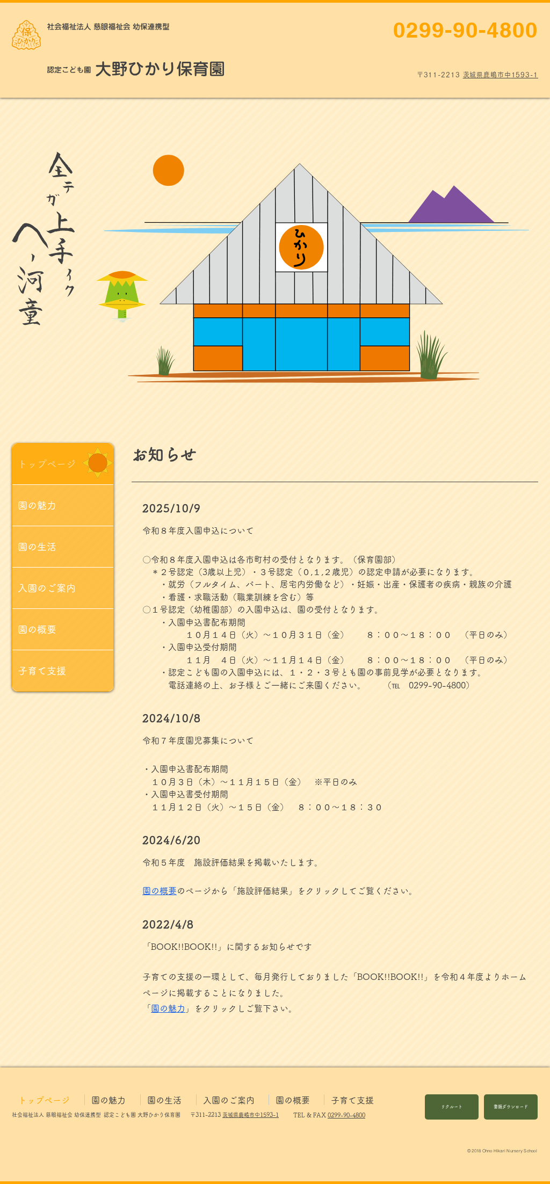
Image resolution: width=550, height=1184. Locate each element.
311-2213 (208, 1114)
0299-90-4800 (346, 1115)
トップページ (47, 464)
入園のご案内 (47, 588)
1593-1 (269, 1114)
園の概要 (37, 629)
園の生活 (37, 546)
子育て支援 (42, 670)
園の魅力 (37, 505)
